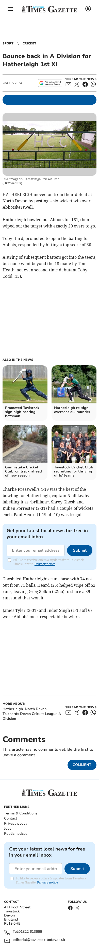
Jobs (7, 828)
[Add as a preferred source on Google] (50, 83)
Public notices (15, 833)
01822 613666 (30, 932)
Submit (80, 550)
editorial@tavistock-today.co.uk (39, 940)
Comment (82, 764)
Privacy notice (45, 564)
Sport (8, 43)
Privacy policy (15, 823)
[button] (10, 9)
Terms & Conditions (20, 813)
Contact (10, 818)
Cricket (29, 43)
